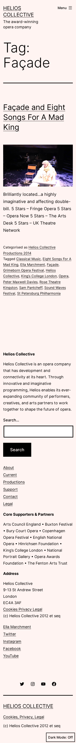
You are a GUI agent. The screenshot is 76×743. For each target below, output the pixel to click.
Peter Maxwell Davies (20, 282)
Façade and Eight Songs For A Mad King (34, 117)
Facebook (12, 648)
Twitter (9, 634)
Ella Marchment (32, 264)
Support (10, 489)
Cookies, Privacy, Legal (23, 717)
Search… (11, 420)
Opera (63, 276)
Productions (14, 482)
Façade (52, 264)
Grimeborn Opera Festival (23, 270)
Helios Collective (28, 706)
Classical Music (28, 259)
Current (10, 475)
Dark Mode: (57, 737)
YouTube (11, 656)
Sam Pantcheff (30, 287)
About (8, 467)
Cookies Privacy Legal (22, 609)
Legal (8, 504)
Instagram (12, 641)
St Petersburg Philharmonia (39, 293)
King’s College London (39, 276)
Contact (10, 496)
